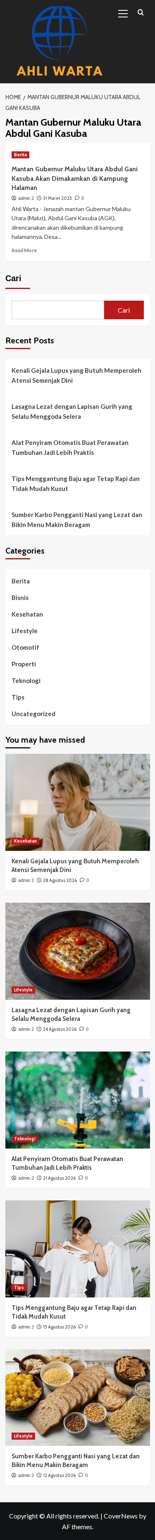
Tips (18, 697)
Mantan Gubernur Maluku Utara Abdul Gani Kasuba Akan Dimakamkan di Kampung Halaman (75, 178)
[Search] (141, 12)
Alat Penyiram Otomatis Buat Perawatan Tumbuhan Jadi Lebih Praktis (70, 447)
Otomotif (25, 647)
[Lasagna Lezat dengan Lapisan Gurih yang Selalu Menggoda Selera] (77, 951)
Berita (20, 155)
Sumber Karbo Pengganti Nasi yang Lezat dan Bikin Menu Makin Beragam (77, 519)
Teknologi (26, 680)
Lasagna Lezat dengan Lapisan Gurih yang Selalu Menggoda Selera (72, 411)
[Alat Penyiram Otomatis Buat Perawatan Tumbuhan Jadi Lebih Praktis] (77, 1100)
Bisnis (20, 597)
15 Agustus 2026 (59, 1327)
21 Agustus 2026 (59, 1178)
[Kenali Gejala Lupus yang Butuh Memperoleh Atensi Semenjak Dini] (77, 802)
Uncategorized (33, 713)
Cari (13, 278)
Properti (24, 664)
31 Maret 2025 (57, 198)
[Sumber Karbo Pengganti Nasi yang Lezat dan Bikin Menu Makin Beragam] (77, 1397)
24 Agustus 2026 (59, 1029)
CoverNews (121, 1516)
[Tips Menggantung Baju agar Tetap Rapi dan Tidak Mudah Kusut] (77, 1248)
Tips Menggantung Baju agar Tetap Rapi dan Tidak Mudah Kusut (76, 483)
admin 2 (26, 198)
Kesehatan (27, 614)
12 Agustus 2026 (59, 1475)
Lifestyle (25, 630)
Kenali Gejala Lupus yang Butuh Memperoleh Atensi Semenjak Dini (76, 375)
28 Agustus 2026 (60, 880)
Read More (24, 250)
